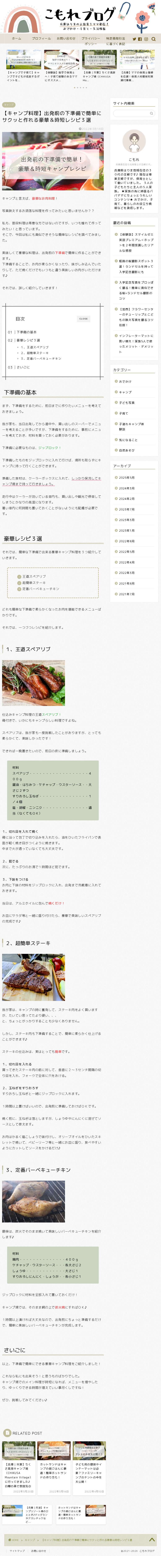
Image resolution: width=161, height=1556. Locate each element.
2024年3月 (127, 488)
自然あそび (127, 450)
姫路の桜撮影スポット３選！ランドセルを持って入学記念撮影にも (136, 266)
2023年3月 (127, 520)
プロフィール (41, 38)
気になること (128, 440)
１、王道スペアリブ (35, 347)
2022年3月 (127, 573)
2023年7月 (127, 509)
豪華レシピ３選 (28, 340)
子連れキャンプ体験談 (131, 426)
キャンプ (8, 104)
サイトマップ (17, 1551)
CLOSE (83, 319)
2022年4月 (127, 562)
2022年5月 (127, 552)
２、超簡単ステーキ (35, 353)
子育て (124, 413)
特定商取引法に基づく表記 (115, 40)
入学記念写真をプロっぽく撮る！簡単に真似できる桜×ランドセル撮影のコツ (136, 290)
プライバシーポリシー (91, 40)
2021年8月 (127, 583)
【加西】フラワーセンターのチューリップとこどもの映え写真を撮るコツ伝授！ (136, 317)
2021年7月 (127, 594)
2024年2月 (127, 499)
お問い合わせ (66, 38)
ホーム (16, 38)
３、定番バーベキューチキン (41, 358)
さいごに (23, 367)
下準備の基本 (27, 332)
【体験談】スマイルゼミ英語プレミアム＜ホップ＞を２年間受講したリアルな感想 (136, 242)
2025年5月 (127, 478)
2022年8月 (127, 541)
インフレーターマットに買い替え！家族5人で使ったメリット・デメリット (136, 344)
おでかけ (125, 382)
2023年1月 (127, 530)
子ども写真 (127, 403)
